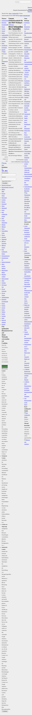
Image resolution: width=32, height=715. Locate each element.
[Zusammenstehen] (5, 61)
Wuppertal (4, 239)
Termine (30, 9)
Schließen (4, 711)
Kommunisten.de (6, 256)
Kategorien (4, 197)
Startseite (30, 7)
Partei (3, 43)
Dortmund (4, 204)
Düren (3, 206)
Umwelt (3, 49)
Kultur (3, 33)
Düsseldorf (4, 208)
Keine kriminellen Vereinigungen (27, 253)
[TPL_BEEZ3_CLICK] (5, 170)
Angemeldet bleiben (6, 181)
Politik (3, 39)
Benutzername (5, 172)
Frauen (3, 26)
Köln (3, 218)
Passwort (4, 177)
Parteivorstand (5, 278)
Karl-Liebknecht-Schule (4, 214)
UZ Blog (4, 282)
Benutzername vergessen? (8, 187)
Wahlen (3, 312)
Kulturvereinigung (6, 262)
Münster (4, 226)
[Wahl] (3, 51)
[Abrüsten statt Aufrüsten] (27, 444)
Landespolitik (15, 13)
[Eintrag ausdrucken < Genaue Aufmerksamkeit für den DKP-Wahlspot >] (11, 24)
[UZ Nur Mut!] (5, 165)
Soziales (4, 41)
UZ (23, 161)
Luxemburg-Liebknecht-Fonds (27, 236)
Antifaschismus (5, 20)
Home (10, 13)
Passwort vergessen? (6, 185)
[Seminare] (27, 417)
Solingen (4, 237)
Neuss (3, 229)
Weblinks (30, 11)
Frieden (3, 28)
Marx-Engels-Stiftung (3, 266)
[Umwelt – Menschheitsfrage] (27, 220)
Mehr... (3, 364)
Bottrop (3, 202)
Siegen (3, 235)
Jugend (3, 31)
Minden (3, 224)
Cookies (4, 199)
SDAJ (3, 280)
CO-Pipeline (4, 37)
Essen (3, 210)
